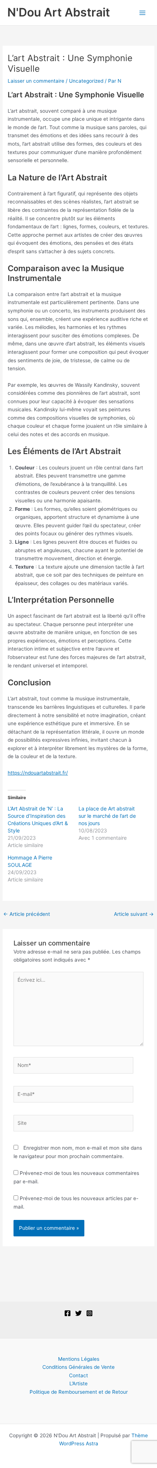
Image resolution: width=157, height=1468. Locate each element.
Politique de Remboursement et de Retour (79, 1392)
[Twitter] (78, 1313)
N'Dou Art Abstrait (58, 12)
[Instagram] (89, 1313)
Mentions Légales (78, 1359)
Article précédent (26, 914)
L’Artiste (78, 1383)
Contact (78, 1375)
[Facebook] (67, 1313)
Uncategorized (86, 81)
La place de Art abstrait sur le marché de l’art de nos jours (107, 815)
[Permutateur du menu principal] (142, 12)
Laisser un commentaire (36, 81)
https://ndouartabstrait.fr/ (38, 773)
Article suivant (134, 914)
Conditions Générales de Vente (78, 1367)
